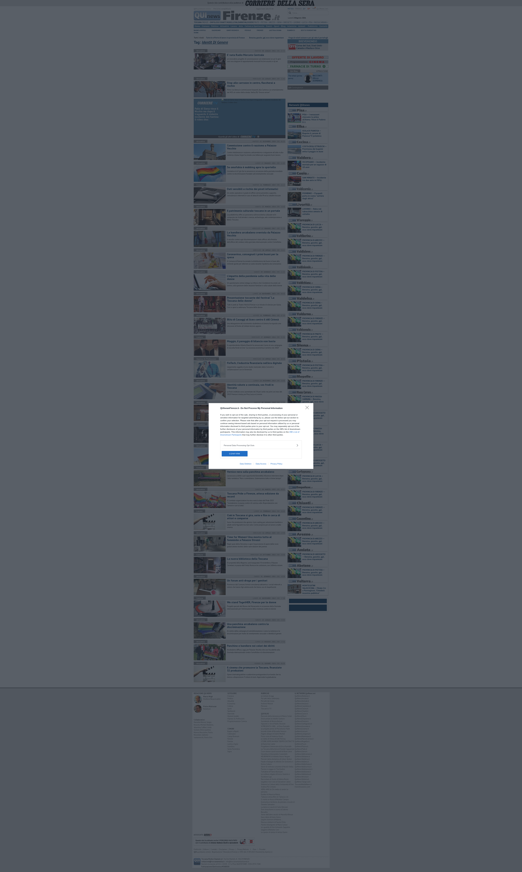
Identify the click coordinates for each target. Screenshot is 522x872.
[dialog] (261, 436)
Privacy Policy (276, 464)
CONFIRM (234, 454)
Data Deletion (245, 464)
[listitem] (261, 445)
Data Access (261, 464)
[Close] (308, 408)
